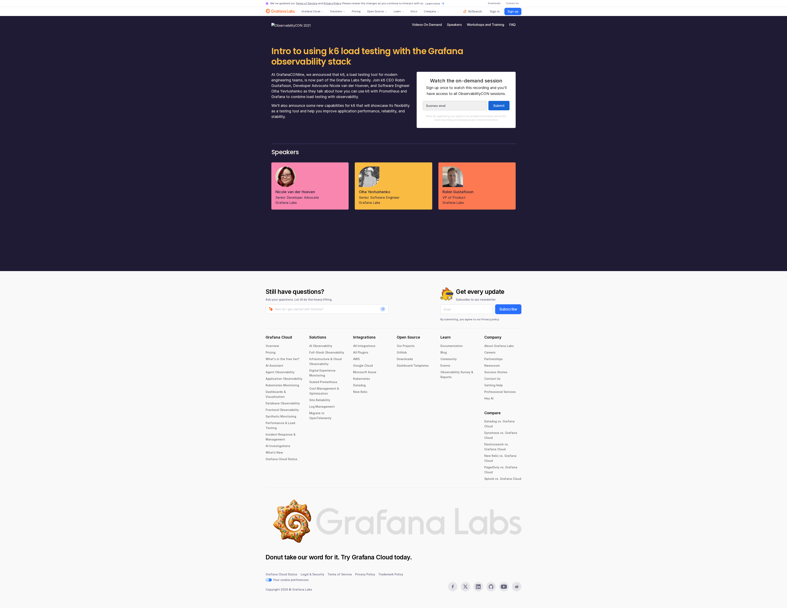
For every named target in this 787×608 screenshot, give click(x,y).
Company (430, 11)
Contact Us (492, 378)
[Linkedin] (478, 587)
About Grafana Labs (499, 346)
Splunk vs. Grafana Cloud (502, 478)
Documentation (451, 346)
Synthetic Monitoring (281, 416)
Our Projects (406, 346)
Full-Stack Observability (326, 352)
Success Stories (495, 372)
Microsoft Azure (364, 372)
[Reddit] (516, 587)
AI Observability (320, 346)
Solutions (336, 11)
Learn (397, 11)
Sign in (495, 11)
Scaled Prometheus (323, 382)
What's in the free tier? (282, 359)
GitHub (402, 352)
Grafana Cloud (310, 11)
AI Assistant (274, 365)
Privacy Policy (332, 3)
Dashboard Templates (413, 365)
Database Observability (283, 403)
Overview (272, 346)
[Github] (491, 587)
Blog (443, 352)
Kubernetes (361, 378)
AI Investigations (278, 446)
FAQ (512, 25)
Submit (499, 106)
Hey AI (489, 398)
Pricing (356, 11)
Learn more (432, 3)
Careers (490, 352)
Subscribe (508, 309)
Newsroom (492, 365)
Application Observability (284, 378)
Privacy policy (490, 319)
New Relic (360, 392)
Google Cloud (363, 365)
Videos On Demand (427, 25)
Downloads (405, 359)
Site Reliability (319, 400)
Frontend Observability (282, 410)
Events (445, 365)
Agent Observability (280, 372)
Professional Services (500, 392)
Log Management (322, 406)
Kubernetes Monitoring (282, 385)
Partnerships (493, 359)
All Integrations (364, 346)
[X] (465, 587)
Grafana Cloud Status (281, 459)
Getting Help (493, 385)
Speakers (454, 25)
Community (448, 359)
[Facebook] (452, 587)
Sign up (512, 11)
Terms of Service (306, 3)
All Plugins (360, 352)
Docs (414, 11)
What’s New (274, 452)
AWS (356, 359)
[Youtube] (503, 587)
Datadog (359, 385)
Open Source (375, 11)
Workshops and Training (485, 25)
